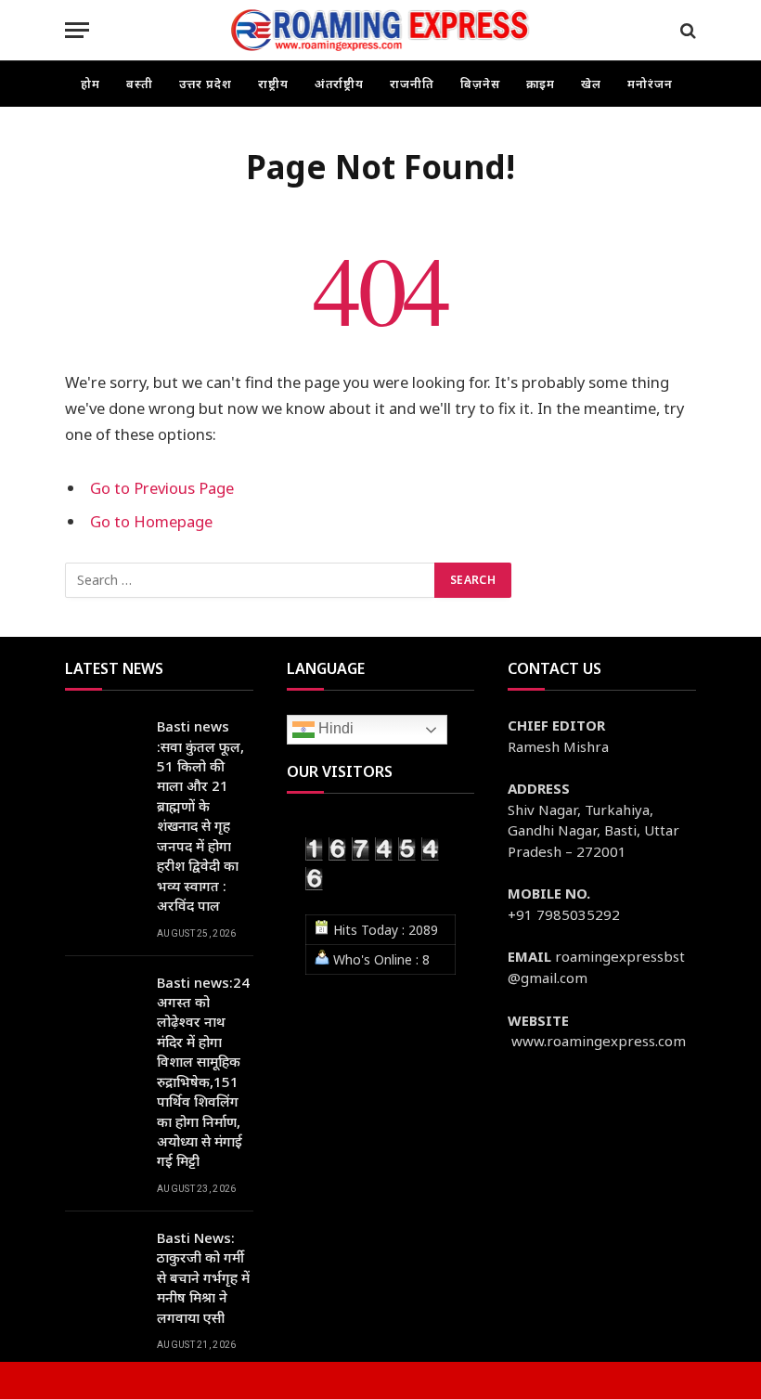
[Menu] (77, 30)
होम (90, 83)
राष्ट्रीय (273, 83)
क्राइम (541, 83)
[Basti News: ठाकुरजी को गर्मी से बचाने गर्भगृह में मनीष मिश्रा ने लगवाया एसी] (102, 1252)
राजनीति (412, 83)
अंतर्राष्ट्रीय (340, 83)
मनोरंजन (650, 83)
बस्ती (139, 83)
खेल (591, 83)
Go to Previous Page (162, 488)
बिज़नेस (480, 83)
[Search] (686, 30)
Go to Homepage (151, 521)
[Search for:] (250, 580)
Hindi (334, 728)
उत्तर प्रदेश (205, 83)
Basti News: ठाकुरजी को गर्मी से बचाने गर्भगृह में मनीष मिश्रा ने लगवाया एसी (203, 1277)
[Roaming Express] (381, 30)
